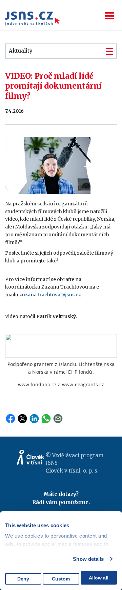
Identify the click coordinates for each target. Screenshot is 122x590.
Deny (23, 579)
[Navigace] (109, 15)
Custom (61, 579)
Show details (88, 559)
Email (58, 418)
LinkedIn (34, 418)
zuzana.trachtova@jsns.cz (50, 295)
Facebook (10, 418)
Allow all (98, 577)
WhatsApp (46, 418)
